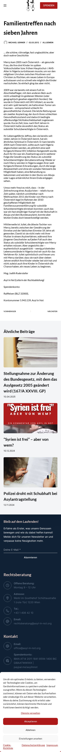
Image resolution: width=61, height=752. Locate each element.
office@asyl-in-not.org (27, 648)
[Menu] (5, 5)
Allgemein (48, 42)
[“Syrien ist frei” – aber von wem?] (30, 418)
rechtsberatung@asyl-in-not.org (33, 623)
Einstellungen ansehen (30, 738)
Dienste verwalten (30, 713)
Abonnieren (30, 557)
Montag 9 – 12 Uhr (25, 587)
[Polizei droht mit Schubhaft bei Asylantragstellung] (30, 472)
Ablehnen (30, 730)
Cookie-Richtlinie (8, 746)
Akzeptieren (30, 721)
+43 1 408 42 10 (23, 612)
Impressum (52, 745)
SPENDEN (48, 5)
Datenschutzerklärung (33, 745)
